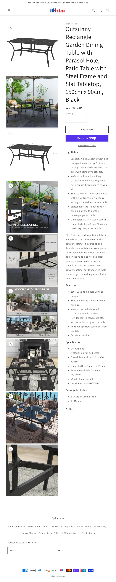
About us (20, 526)
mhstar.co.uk (60, 576)
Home (10, 526)
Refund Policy (84, 526)
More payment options (87, 145)
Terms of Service (51, 526)
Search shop (34, 526)
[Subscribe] (58, 550)
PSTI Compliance (70, 533)
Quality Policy (88, 533)
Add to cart (87, 129)
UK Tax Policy (99, 526)
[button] (9, 10)
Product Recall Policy (49, 533)
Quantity (69, 113)
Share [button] (72, 409)
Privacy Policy (67, 526)
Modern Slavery (28, 533)
